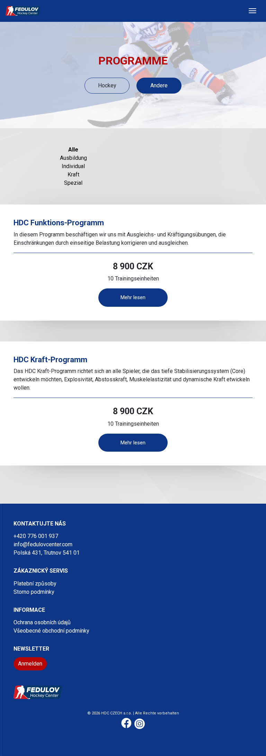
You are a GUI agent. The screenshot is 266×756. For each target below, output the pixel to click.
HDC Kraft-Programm (50, 359)
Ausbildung (73, 158)
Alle (73, 149)
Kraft (73, 174)
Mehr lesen (133, 297)
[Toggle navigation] (252, 11)
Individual (73, 166)
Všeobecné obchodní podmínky (51, 630)
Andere (159, 85)
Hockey (107, 85)
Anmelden (30, 663)
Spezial (73, 183)
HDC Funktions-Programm (59, 222)
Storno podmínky (34, 592)
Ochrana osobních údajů (42, 622)
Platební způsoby (35, 583)
